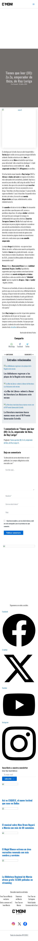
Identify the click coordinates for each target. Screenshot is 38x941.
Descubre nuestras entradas (19, 892)
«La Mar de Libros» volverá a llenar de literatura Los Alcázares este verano (19, 394)
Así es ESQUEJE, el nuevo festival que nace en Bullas (17, 802)
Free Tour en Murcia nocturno (6, 897)
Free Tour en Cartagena (31, 897)
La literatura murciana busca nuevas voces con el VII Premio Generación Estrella (17, 415)
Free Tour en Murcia (19, 904)
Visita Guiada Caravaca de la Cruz (32, 904)
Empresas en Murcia (19, 897)
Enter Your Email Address (9, 771)
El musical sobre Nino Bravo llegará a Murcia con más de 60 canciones (18, 826)
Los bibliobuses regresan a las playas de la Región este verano (17, 375)
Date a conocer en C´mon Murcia (6, 904)
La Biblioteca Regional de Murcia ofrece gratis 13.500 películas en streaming (17, 879)
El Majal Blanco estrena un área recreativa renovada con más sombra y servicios (16, 852)
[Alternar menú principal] (33, 4)
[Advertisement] (19, 29)
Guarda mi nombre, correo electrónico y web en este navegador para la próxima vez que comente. (19, 523)
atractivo (13, 327)
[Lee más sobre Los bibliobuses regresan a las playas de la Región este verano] (19, 367)
